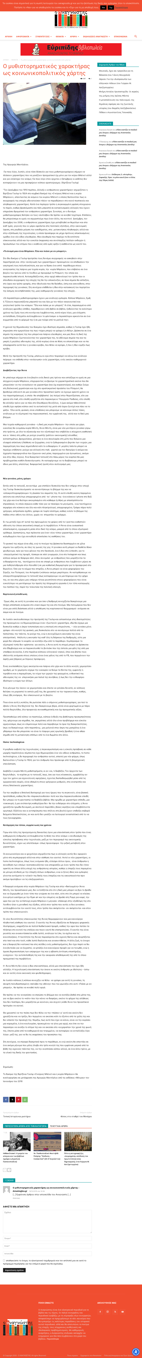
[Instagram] (107, 1312)
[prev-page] (5, 1170)
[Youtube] (122, 1312)
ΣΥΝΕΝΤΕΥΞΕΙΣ (43, 36)
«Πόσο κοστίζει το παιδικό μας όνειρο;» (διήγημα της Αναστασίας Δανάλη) (118, 132)
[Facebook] (6, 1099)
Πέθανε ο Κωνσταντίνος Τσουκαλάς (115, 112)
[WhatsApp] (25, 1099)
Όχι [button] (110, 7)
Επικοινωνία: (44, 1344)
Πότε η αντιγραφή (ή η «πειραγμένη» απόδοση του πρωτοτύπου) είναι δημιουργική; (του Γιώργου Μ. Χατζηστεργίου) (76, 1158)
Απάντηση (16, 1198)
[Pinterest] (18, 1099)
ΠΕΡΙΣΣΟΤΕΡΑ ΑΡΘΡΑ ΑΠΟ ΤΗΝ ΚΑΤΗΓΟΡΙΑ (25, 1126)
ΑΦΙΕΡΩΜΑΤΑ (22, 36)
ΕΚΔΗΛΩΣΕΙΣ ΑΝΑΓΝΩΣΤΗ (95, 36)
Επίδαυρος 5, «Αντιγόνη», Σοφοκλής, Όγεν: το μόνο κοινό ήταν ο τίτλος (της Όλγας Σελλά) (117, 177)
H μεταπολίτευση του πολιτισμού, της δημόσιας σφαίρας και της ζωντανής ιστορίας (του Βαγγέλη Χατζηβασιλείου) (117, 104)
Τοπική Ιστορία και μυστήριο (17, 1116)
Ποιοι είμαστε (72, 1355)
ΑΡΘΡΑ (73, 36)
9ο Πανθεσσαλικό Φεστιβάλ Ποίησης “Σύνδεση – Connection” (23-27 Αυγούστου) (47, 1156)
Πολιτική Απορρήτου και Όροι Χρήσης (118, 1355)
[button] (135, 36)
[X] (12, 1099)
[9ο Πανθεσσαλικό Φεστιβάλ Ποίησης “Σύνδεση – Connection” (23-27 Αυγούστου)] (47, 1141)
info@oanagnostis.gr (60, 1344)
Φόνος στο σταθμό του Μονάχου (76, 1116)
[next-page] (9, 1170)
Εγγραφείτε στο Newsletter (91, 1355)
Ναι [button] (103, 7)
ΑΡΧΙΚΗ (8, 36)
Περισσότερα (53, 1339)
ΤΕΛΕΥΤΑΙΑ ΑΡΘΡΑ (59, 1126)
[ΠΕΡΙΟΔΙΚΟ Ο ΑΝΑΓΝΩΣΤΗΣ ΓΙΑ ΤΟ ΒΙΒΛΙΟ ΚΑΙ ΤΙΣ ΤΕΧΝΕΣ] (71, 18)
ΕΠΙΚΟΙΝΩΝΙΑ (120, 36)
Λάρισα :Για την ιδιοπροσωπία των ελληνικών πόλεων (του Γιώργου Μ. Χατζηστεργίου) (115, 83)
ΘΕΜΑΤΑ (60, 36)
